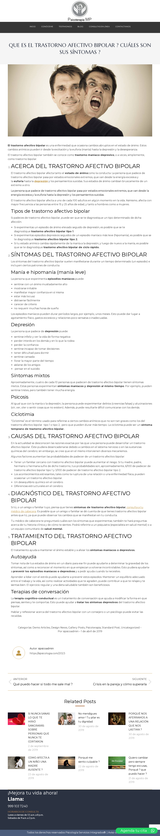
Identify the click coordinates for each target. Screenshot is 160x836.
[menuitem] (32, 27)
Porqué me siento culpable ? (89, 759)
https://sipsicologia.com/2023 (47, 653)
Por (68, 631)
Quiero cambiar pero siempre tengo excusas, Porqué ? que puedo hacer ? (138, 765)
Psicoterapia (93, 627)
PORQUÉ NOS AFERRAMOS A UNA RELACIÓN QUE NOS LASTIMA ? (138, 721)
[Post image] (16, 718)
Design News (59, 627)
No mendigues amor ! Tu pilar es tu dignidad (89, 717)
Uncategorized (130, 627)
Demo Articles (41, 627)
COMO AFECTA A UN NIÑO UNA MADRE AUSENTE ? (38, 763)
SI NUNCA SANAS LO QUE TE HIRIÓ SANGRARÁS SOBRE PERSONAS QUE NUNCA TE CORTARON (39, 727)
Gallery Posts (76, 627)
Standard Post (111, 627)
